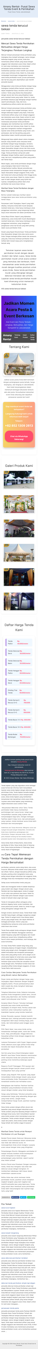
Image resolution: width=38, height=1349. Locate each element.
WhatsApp (31, 1197)
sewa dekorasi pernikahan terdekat (14, 1258)
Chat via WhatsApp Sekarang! (19, 437)
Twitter (24, 1197)
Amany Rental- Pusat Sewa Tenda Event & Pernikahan (19, 8)
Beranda (3, 21)
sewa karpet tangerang (10, 1233)
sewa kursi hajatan (8, 1208)
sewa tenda (11, 21)
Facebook (15, 1197)
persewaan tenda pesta (10, 1308)
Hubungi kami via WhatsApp (14, 770)
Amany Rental (7, 337)
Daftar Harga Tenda (32, 337)
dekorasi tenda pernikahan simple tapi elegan (18, 1283)
